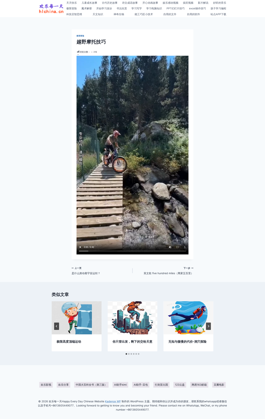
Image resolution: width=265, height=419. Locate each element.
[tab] (126, 354)
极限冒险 (71, 8)
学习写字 (136, 8)
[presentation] (77, 317)
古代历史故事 (109, 2)
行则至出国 (161, 384)
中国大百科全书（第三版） (91, 384)
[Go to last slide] (56, 326)
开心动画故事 (150, 2)
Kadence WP (113, 401)
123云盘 (180, 384)
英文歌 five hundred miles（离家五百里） (168, 271)
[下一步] (208, 326)
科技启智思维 (74, 14)
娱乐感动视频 (170, 2)
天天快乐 (71, 2)
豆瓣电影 (219, 384)
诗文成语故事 (130, 2)
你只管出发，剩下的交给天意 (132, 341)
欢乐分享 (63, 384)
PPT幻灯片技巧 (176, 8)
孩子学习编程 (218, 8)
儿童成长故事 (89, 2)
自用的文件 (169, 14)
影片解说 (203, 2)
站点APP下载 (218, 14)
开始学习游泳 (104, 8)
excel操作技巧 (197, 8)
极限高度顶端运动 (69, 341)
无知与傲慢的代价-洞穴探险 (187, 341)
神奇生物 (119, 14)
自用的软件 (193, 14)
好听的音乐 (219, 2)
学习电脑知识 (154, 8)
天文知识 (98, 14)
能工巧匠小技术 (144, 14)
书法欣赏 (122, 8)
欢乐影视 (46, 384)
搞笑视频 (188, 2)
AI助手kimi (120, 384)
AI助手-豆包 (141, 384)
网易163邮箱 (199, 384)
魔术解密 (86, 8)
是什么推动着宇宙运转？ (86, 271)
